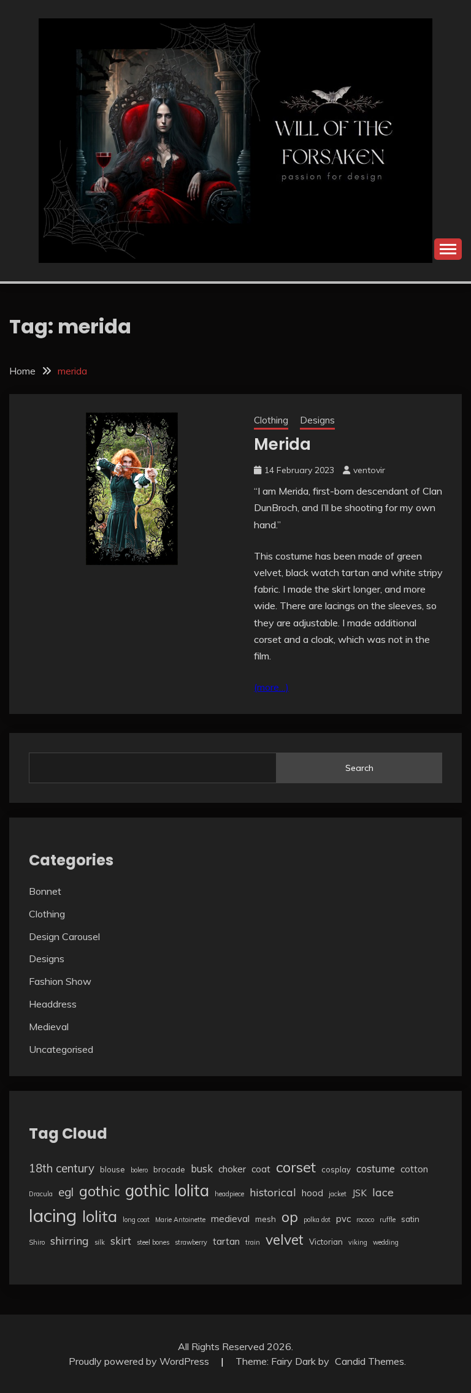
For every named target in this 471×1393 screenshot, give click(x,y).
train (252, 1242)
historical (273, 1192)
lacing (53, 1215)
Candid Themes (369, 1361)
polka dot (317, 1219)
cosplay (336, 1169)
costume (375, 1168)
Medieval (49, 1026)
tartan (226, 1241)
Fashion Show (60, 981)
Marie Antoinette (180, 1219)
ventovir (369, 470)
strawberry (191, 1242)
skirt (120, 1240)
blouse (112, 1169)
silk (99, 1242)
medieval (230, 1218)
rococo (365, 1219)
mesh (265, 1219)
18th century (61, 1168)
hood (312, 1193)
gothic (99, 1191)
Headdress (53, 1004)
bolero (139, 1170)
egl (66, 1192)
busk (202, 1168)
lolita (99, 1216)
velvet (285, 1239)
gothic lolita (167, 1190)
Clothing (271, 420)
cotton (414, 1169)
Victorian (326, 1242)
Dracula (41, 1194)
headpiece (229, 1194)
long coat (136, 1219)
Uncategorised (61, 1049)
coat (260, 1169)
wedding (386, 1242)
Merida (282, 444)
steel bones (153, 1242)
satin (410, 1219)
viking (357, 1242)
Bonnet (45, 891)
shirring (69, 1240)
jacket (338, 1194)
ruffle (388, 1219)
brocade (169, 1169)
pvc (343, 1218)
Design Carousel (64, 936)
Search (359, 767)
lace (383, 1192)
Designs (317, 420)
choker (232, 1169)
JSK (359, 1193)
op (289, 1217)
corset (296, 1167)
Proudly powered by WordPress (140, 1361)
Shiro (37, 1242)
